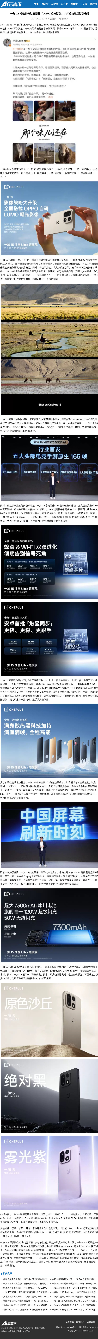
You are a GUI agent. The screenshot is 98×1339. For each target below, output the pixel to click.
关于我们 (70, 1322)
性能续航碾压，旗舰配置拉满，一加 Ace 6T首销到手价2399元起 (32, 1305)
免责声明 (91, 1322)
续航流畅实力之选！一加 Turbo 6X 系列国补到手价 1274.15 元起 (32, 1279)
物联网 (93, 4)
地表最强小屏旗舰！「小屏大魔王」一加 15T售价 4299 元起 (30, 1288)
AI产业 (64, 4)
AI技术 (74, 4)
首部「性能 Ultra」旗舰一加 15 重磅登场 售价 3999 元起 (28, 1310)
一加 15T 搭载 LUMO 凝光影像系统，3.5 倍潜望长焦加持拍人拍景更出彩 (36, 1292)
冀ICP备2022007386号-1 (66, 1327)
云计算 (83, 4)
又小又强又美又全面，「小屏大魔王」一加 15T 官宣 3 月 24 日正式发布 (36, 1296)
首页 (36, 4)
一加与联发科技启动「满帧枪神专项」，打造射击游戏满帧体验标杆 (34, 1283)
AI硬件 (54, 4)
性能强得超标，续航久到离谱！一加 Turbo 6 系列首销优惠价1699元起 (35, 1301)
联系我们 (80, 1322)
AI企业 (45, 4)
